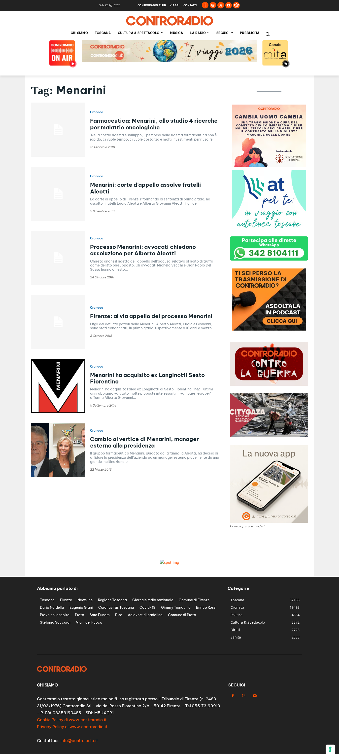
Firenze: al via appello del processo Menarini (151, 316)
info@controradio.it (79, 740)
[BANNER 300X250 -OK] (269, 165)
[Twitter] (220, 5)
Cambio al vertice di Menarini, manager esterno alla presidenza (144, 442)
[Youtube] (228, 5)
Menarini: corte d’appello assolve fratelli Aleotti (145, 188)
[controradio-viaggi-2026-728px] (169, 60)
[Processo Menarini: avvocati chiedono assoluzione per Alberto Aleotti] (58, 258)
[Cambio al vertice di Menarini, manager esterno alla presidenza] (58, 450)
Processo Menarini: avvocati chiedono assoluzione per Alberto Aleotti (143, 250)
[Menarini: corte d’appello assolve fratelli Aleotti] (58, 194)
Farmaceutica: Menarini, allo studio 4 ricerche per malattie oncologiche (154, 124)
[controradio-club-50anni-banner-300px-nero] (269, 329)
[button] (267, 34)
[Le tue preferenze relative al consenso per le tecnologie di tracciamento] (330, 749)
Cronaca (96, 112)
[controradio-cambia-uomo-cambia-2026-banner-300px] (269, 231)
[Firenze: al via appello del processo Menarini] (58, 322)
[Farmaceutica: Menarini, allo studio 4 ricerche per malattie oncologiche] (58, 130)
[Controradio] (169, 21)
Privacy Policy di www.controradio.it (72, 726)
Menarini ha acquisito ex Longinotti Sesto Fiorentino (147, 378)
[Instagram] (213, 5)
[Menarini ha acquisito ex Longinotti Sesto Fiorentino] (58, 386)
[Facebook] (205, 5)
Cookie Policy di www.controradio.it (72, 719)
